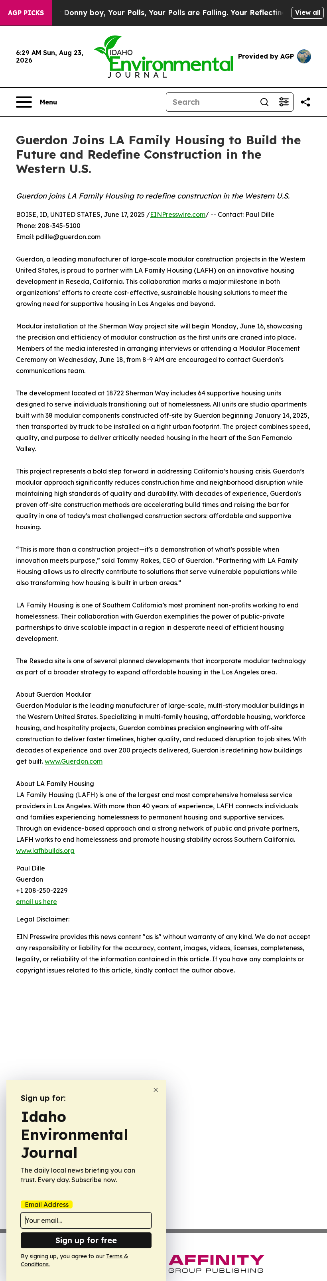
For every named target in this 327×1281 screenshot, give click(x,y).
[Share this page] (305, 102)
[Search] (264, 102)
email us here (36, 902)
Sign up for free (86, 1240)
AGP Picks (26, 13)
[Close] (156, 1090)
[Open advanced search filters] (283, 102)
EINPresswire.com (177, 214)
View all (307, 12)
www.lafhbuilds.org (45, 851)
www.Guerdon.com (73, 761)
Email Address (47, 1204)
